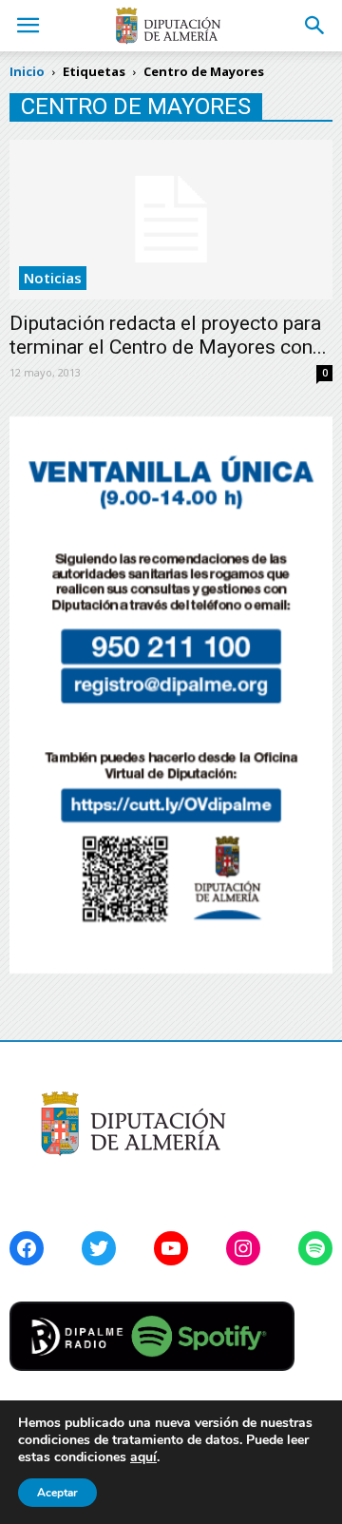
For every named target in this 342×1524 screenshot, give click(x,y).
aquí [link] (143, 1457)
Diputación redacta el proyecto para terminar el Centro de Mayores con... (168, 335)
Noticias (53, 277)
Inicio (27, 71)
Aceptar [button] (57, 1492)
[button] (315, 25)
